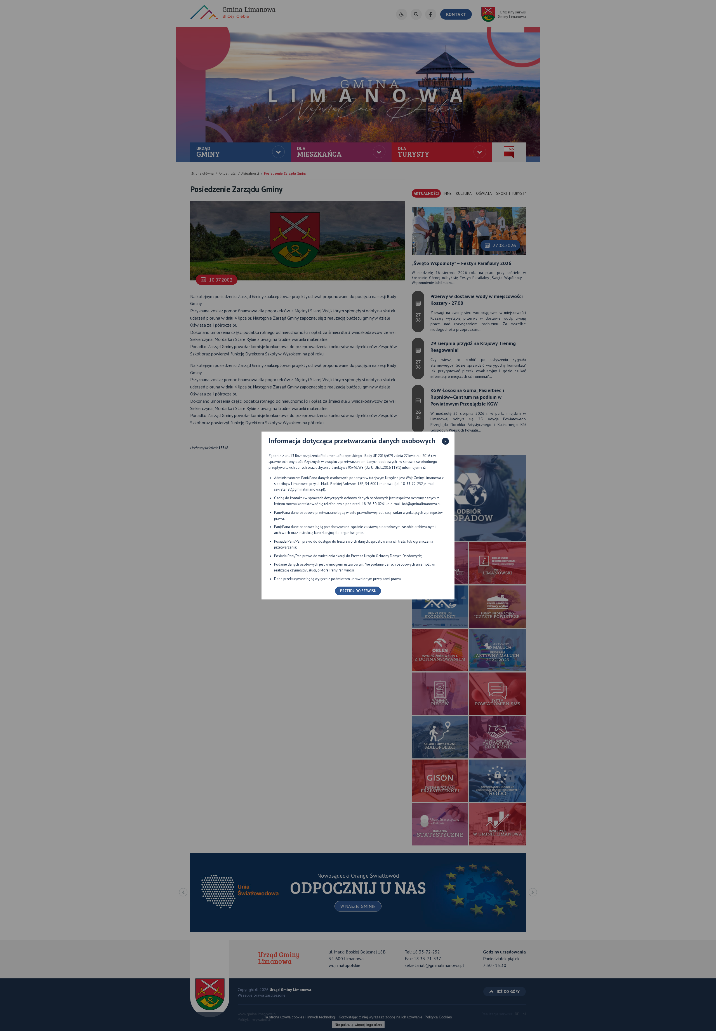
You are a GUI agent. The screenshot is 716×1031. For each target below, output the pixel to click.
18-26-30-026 (373, 504)
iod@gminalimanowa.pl (421, 504)
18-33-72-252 (412, 483)
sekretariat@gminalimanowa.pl (299, 489)
